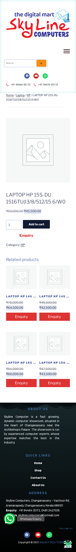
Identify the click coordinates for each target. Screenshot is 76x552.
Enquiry (26, 235)
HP (29, 95)
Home (10, 95)
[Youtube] (36, 76)
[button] (9, 518)
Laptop (20, 95)
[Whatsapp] (45, 76)
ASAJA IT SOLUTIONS (51, 542)
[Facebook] (27, 76)
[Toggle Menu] (66, 51)
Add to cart (36, 224)
